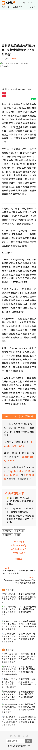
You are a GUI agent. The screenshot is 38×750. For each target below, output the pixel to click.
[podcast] (28, 2)
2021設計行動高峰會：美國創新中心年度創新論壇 (27, 609)
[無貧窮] (4, 95)
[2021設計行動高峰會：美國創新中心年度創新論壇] (9, 610)
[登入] (32, 2)
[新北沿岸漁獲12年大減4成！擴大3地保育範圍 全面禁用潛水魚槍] (9, 721)
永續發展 (8, 531)
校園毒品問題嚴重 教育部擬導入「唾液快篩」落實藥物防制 (26, 707)
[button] (35, 2)
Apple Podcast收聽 (20, 471)
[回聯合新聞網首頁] (3, 3)
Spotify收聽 (11, 474)
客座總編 (6, 7)
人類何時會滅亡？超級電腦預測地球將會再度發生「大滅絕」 (20, 519)
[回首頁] (8, 3)
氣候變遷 (8, 535)
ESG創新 (32, 7)
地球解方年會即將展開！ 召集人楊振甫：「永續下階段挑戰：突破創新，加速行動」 (27, 624)
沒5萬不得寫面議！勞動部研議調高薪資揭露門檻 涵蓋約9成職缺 (27, 669)
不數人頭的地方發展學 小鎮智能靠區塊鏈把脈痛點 (27, 597)
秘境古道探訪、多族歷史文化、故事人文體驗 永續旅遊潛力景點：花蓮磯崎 (27, 636)
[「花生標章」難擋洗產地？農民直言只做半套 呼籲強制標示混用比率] (9, 658)
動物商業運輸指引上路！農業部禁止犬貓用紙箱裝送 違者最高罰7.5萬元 (27, 694)
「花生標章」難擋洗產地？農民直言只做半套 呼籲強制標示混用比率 (27, 656)
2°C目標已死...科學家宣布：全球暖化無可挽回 (20, 510)
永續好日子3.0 (18, 7)
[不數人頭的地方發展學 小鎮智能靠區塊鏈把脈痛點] (9, 598)
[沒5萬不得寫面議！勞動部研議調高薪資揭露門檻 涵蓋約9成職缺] (9, 670)
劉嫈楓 (14, 59)
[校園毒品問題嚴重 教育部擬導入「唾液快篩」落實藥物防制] (9, 708)
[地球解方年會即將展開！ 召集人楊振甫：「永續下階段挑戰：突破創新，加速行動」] (9, 625)
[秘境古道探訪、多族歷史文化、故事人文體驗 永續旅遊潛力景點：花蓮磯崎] (9, 638)
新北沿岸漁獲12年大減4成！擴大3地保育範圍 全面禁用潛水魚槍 (27, 719)
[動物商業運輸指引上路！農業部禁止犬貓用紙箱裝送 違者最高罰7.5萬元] (9, 695)
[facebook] (24, 2)
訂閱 (28, 741)
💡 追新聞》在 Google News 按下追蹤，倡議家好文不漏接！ (20, 501)
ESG (18, 535)
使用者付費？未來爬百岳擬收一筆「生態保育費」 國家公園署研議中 (27, 682)
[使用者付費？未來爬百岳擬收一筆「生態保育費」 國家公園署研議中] (9, 683)
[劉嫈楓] (19, 547)
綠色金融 (20, 531)
